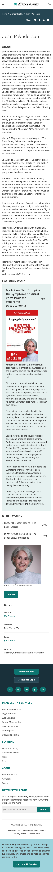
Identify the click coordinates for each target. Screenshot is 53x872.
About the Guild (9, 774)
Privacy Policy (20, 833)
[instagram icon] (10, 689)
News (4, 756)
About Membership (11, 709)
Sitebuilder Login (26, 679)
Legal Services (9, 713)
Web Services (8, 717)
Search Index (34, 833)
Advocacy (6, 778)
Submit (44, 809)
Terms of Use (14, 830)
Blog (4, 761)
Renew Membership (11, 722)
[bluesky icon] (26, 689)
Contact (11, 594)
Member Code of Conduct (34, 830)
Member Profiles (17, 14)
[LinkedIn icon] (43, 689)
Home (4, 14)
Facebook (10, 640)
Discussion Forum (10, 734)
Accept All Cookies (27, 864)
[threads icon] (18, 689)
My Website (9, 616)
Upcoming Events (10, 752)
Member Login (26, 671)
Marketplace (8, 730)
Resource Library (10, 748)
